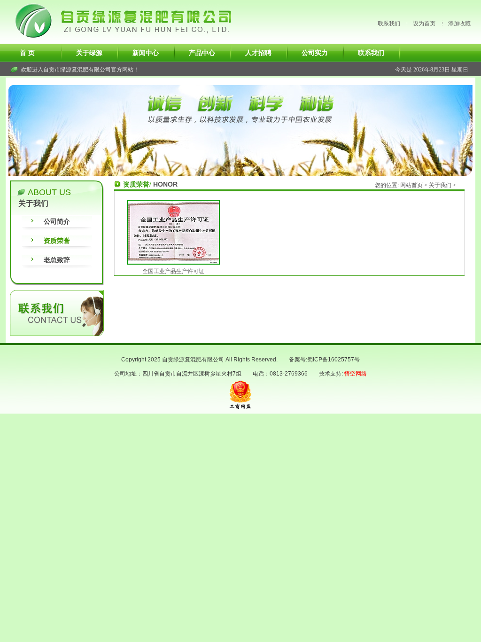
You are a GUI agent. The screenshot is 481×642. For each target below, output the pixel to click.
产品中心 (202, 52)
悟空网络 (355, 373)
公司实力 (315, 52)
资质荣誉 (57, 240)
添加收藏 (459, 23)
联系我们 (389, 23)
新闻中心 (145, 52)
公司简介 (57, 221)
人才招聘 (258, 52)
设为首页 (424, 23)
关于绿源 (89, 52)
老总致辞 (57, 260)
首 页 (27, 52)
